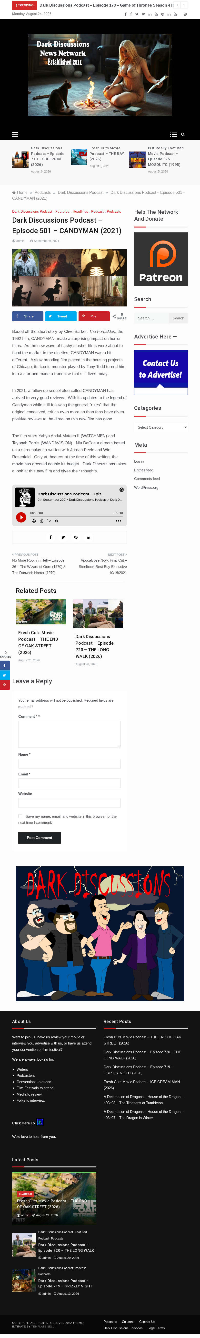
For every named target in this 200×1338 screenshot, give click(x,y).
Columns (128, 1322)
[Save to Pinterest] (5, 685)
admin (20, 241)
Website (25, 794)
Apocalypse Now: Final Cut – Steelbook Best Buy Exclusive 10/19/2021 (103, 566)
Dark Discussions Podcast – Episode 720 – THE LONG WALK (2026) (66, 1250)
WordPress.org (146, 487)
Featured (62, 211)
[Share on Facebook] (5, 666)
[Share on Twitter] (5, 675)
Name (24, 754)
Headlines (80, 211)
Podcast (97, 211)
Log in (139, 461)
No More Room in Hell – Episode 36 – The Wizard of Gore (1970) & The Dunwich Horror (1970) (39, 566)
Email (24, 774)
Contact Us (147, 1322)
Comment (27, 716)
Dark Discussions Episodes (123, 1328)
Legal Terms (156, 1328)
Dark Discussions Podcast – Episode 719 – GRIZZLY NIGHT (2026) (65, 1286)
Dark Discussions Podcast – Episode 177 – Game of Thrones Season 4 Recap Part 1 (117, 5)
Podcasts (114, 211)
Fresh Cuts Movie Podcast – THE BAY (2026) (50, 153)
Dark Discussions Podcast (32, 211)
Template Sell (42, 1326)
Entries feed (143, 470)
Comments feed (147, 479)
